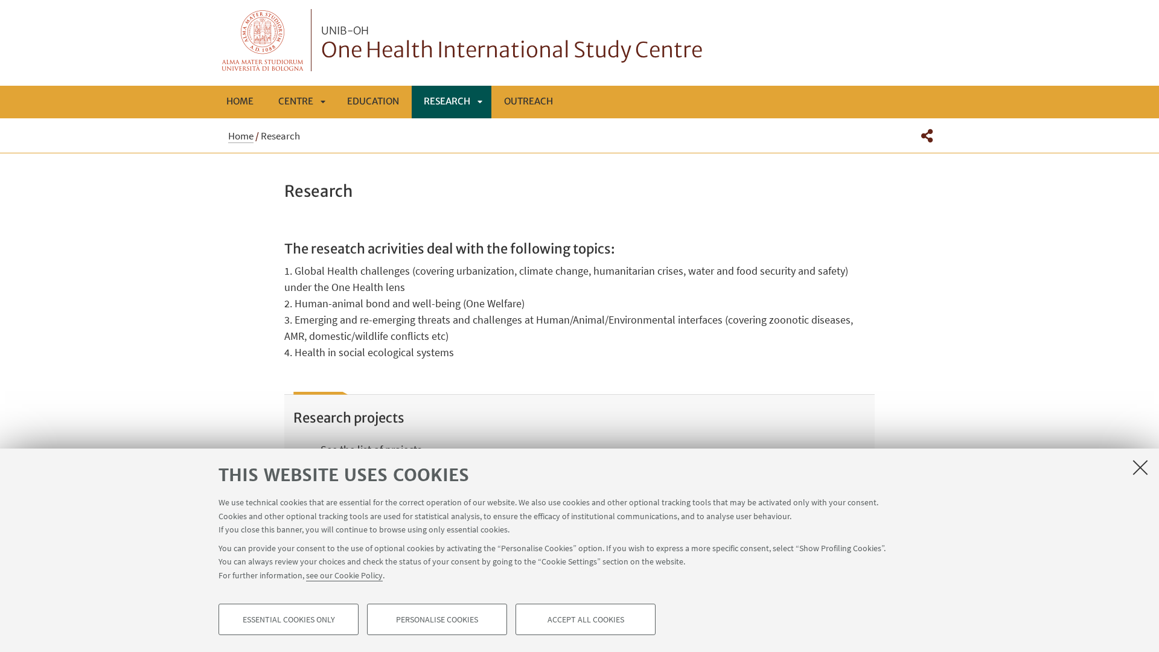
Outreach (528, 101)
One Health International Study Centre (512, 44)
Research (447, 101)
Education (373, 101)
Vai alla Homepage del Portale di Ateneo (262, 40)
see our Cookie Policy (344, 574)
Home (240, 101)
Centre (295, 101)
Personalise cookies (437, 619)
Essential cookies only (289, 619)
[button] (927, 136)
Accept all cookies (586, 619)
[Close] (1140, 467)
